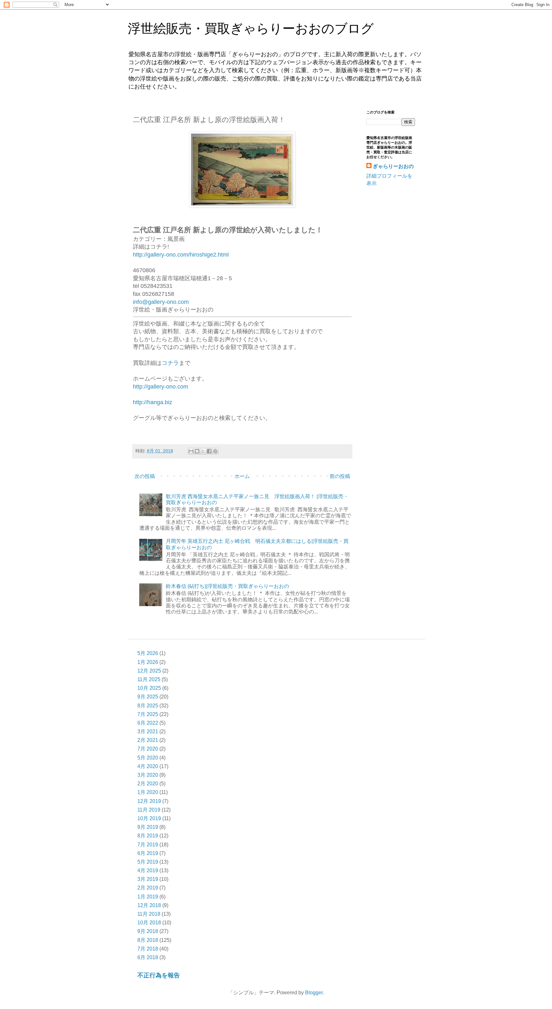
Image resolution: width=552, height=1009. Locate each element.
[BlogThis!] (197, 451)
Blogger (314, 992)
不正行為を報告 (158, 975)
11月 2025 (148, 679)
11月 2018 (148, 914)
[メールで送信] (191, 451)
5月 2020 (147, 757)
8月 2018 (147, 940)
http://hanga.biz (152, 402)
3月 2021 (147, 731)
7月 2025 (147, 714)
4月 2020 (147, 766)
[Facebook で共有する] (209, 451)
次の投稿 (144, 476)
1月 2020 (147, 792)
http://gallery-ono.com (160, 386)
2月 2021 (147, 740)
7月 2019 (147, 844)
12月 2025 (149, 671)
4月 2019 (147, 870)
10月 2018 (149, 922)
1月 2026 (147, 662)
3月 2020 (147, 775)
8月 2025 (147, 705)
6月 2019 (147, 853)
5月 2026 (147, 653)
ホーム (242, 476)
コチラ (170, 363)
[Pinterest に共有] (215, 451)
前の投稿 (340, 476)
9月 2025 (147, 696)
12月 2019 (149, 801)
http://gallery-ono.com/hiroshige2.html (181, 254)
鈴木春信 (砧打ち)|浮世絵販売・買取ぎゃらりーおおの (227, 586)
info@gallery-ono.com (161, 302)
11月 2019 (148, 810)
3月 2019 (147, 879)
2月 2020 (147, 783)
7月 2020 (147, 748)
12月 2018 (149, 905)
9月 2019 (147, 827)
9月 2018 (147, 931)
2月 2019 (147, 887)
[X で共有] (203, 451)
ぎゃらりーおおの (393, 166)
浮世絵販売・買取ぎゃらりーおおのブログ (251, 28)
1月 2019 (147, 896)
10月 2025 (149, 688)
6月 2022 (147, 723)
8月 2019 (147, 835)
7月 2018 (147, 948)
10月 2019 (149, 818)
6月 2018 (147, 957)
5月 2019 (147, 862)
